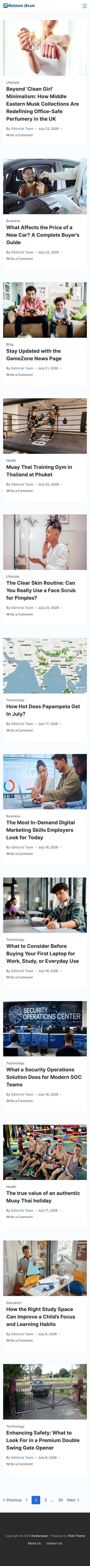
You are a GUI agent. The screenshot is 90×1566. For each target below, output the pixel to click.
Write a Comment (19, 135)
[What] (45, 213)
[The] (45, 568)
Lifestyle (12, 82)
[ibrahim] (45, 74)
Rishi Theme (76, 1536)
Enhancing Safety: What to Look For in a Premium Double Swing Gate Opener (43, 1440)
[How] (45, 692)
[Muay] (45, 452)
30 (60, 1500)
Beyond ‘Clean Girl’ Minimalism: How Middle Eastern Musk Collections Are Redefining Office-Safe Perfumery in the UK (42, 104)
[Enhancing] (45, 1418)
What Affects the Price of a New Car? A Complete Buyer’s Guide (42, 234)
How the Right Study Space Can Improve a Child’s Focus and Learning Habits (40, 1316)
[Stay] (45, 336)
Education (14, 1303)
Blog (9, 344)
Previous (14, 1500)
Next (71, 1500)
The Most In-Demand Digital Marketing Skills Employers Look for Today (40, 830)
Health (11, 460)
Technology (15, 700)
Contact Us (54, 1543)
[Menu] (85, 6)
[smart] (45, 931)
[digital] (45, 808)
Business (13, 221)
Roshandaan (39, 1536)
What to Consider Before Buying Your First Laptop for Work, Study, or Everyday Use (42, 953)
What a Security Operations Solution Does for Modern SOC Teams (44, 1077)
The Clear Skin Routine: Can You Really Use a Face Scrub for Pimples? (41, 590)
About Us (34, 1543)
